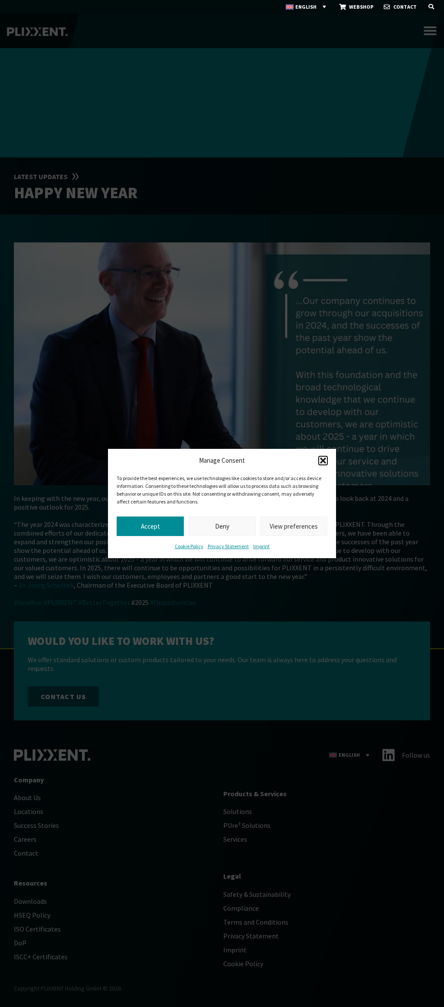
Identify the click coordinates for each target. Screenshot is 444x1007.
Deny (222, 526)
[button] (323, 460)
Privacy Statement (228, 546)
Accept (150, 526)
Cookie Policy (189, 546)
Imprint (261, 546)
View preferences (294, 526)
